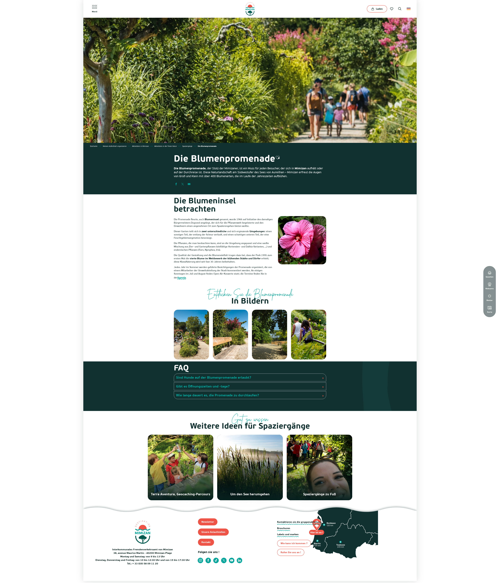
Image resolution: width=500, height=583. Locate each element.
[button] (400, 9)
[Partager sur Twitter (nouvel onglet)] (182, 184)
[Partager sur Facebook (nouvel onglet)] (176, 184)
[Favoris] (392, 9)
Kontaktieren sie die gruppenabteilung (299, 522)
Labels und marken (288, 534)
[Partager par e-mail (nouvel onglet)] (189, 184)
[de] (408, 8)
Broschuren (283, 528)
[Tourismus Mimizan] (250, 8)
